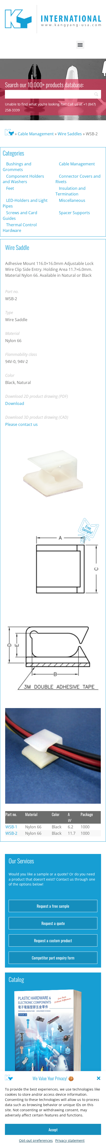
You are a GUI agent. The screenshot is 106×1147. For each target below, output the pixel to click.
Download (14, 403)
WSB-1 (11, 827)
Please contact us (21, 424)
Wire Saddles (70, 134)
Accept (53, 1129)
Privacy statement (70, 1140)
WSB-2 (11, 833)
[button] (98, 1078)
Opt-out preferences (36, 1140)
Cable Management (36, 134)
